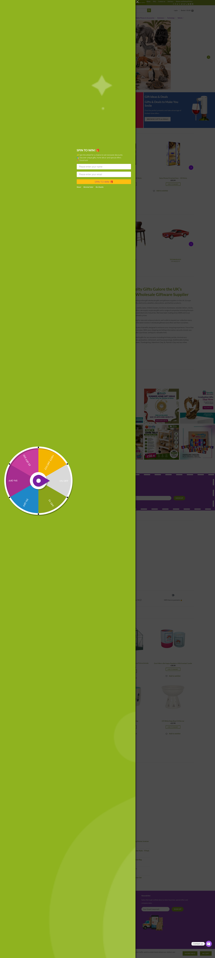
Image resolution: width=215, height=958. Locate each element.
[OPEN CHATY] (209, 944)
